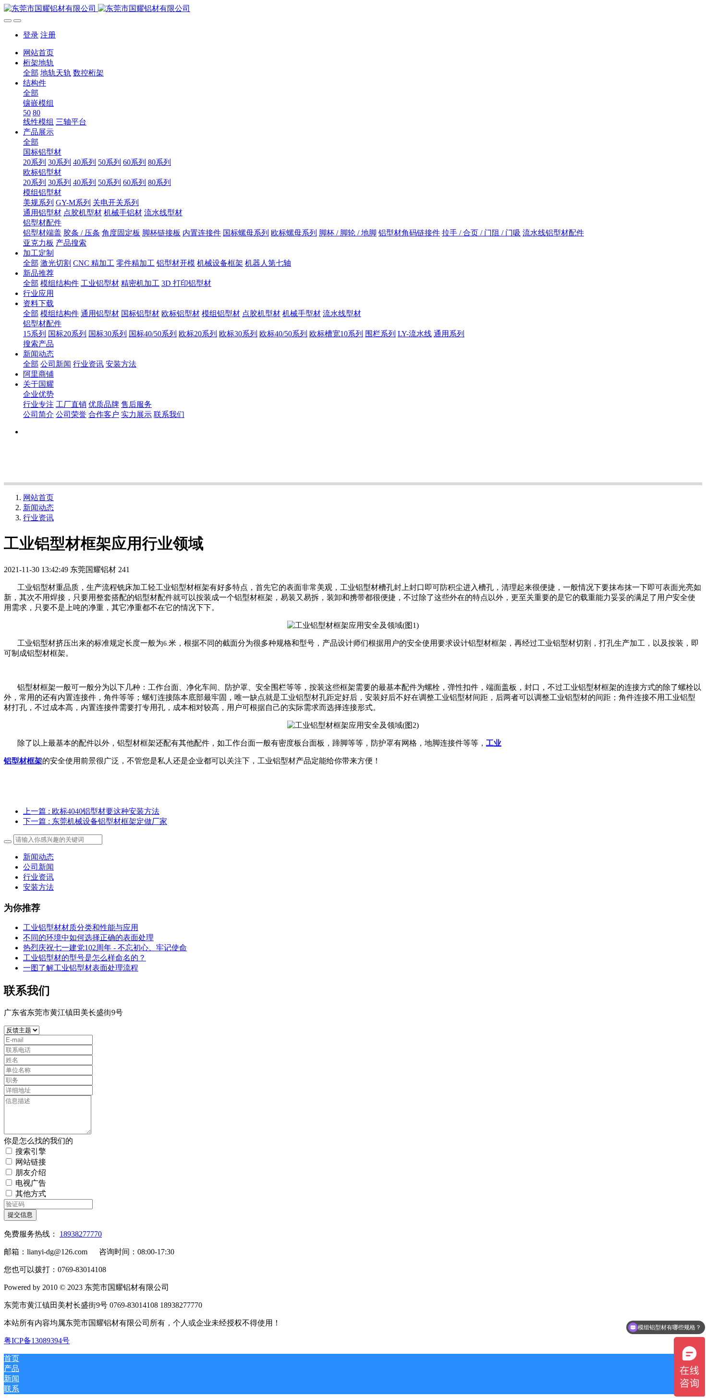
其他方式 (30, 1194)
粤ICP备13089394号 (37, 1341)
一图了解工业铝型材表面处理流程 (80, 968)
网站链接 (30, 1162)
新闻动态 (38, 507)
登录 (30, 35)
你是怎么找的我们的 (38, 1141)
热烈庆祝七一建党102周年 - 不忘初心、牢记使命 (105, 948)
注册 (48, 35)
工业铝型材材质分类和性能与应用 (80, 927)
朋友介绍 (30, 1172)
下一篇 (95, 821)
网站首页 (38, 53)
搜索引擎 (30, 1151)
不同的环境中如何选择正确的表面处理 (88, 937)
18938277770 (81, 1234)
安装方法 (38, 887)
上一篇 (91, 811)
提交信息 (20, 1214)
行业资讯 (38, 518)
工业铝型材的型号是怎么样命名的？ (84, 958)
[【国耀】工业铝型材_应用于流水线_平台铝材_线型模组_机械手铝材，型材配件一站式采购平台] (353, 9)
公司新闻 (38, 867)
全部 (30, 73)
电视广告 (30, 1183)
